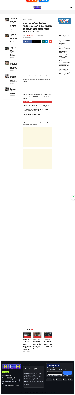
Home (24, 19)
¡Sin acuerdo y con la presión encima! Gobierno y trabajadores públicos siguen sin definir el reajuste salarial (64, 49)
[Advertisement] (37, 12)
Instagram (58, 379)
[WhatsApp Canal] (73, 197)
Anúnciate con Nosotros (13, 385)
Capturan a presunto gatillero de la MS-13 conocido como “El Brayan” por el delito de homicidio (63, 57)
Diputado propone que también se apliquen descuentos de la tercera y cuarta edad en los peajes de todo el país (64, 72)
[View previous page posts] (36, 118)
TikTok (64, 379)
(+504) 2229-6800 (11, 377)
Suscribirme (68, 373)
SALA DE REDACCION (29, 35)
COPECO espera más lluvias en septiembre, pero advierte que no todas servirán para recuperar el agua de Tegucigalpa (64, 41)
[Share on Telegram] (46, 41)
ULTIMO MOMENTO (30, 19)
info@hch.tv (8, 375)
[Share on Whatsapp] (43, 41)
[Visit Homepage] (37, 7)
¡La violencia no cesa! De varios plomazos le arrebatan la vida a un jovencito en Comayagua (13, 51)
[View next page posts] (39, 118)
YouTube (70, 379)
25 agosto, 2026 (27, 351)
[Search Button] (71, 7)
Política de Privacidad (52, 392)
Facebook (49, 379)
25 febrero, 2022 (39, 35)
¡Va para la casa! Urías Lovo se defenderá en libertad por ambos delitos (13, 91)
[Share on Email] (50, 41)
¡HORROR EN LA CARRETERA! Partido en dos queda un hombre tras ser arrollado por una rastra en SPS (27, 344)
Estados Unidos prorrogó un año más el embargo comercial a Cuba (64, 35)
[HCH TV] (11, 366)
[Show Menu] (3, 7)
